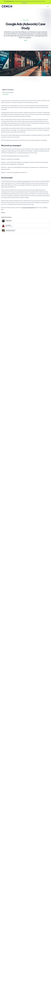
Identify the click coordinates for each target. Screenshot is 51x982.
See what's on (24, 2)
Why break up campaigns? (8, 92)
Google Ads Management (28, 207)
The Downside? (5, 94)
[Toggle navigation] (47, 6)
